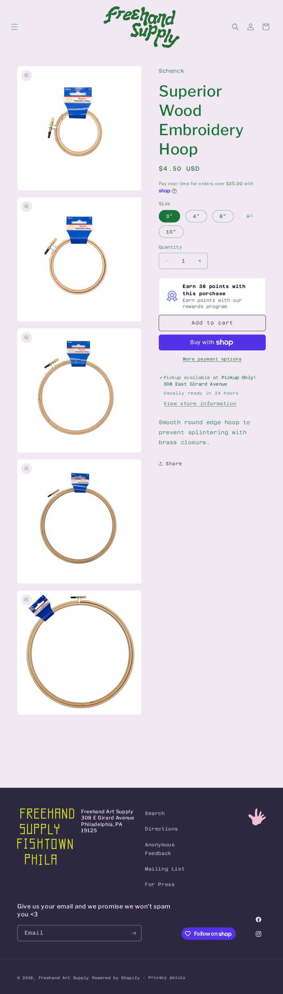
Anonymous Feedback (160, 849)
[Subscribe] (133, 933)
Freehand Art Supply (64, 978)
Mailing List (165, 869)
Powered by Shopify (116, 978)
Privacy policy (167, 977)
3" (169, 216)
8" (253, 217)
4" (196, 216)
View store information (200, 403)
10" (171, 232)
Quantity (170, 247)
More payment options (212, 359)
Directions (161, 829)
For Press (160, 884)
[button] (14, 26)
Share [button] (174, 463)
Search (155, 813)
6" (222, 216)
